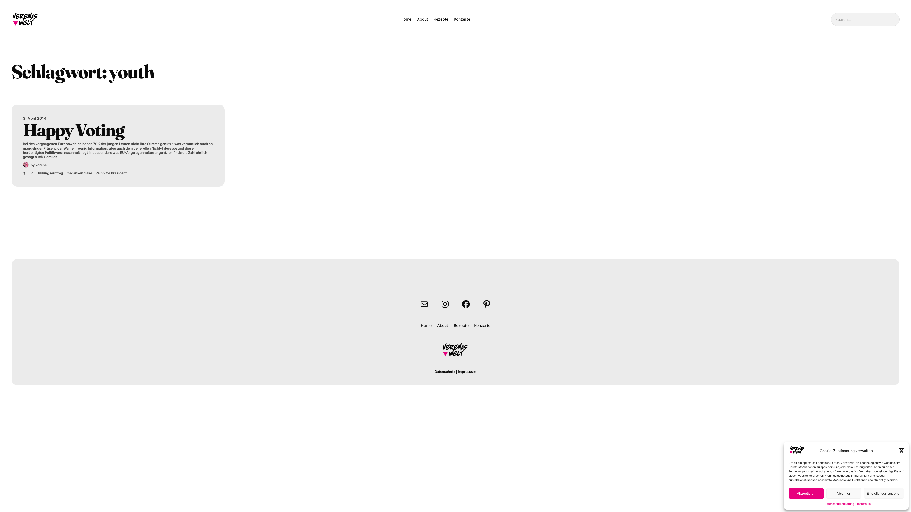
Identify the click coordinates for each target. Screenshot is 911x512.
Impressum (863, 504)
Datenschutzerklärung (839, 504)
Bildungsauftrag (50, 173)
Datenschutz (445, 372)
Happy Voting (73, 130)
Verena (41, 165)
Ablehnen (844, 493)
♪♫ (31, 173)
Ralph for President (111, 173)
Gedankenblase (79, 173)
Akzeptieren (806, 493)
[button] (901, 450)
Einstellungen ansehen (883, 493)
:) (24, 173)
